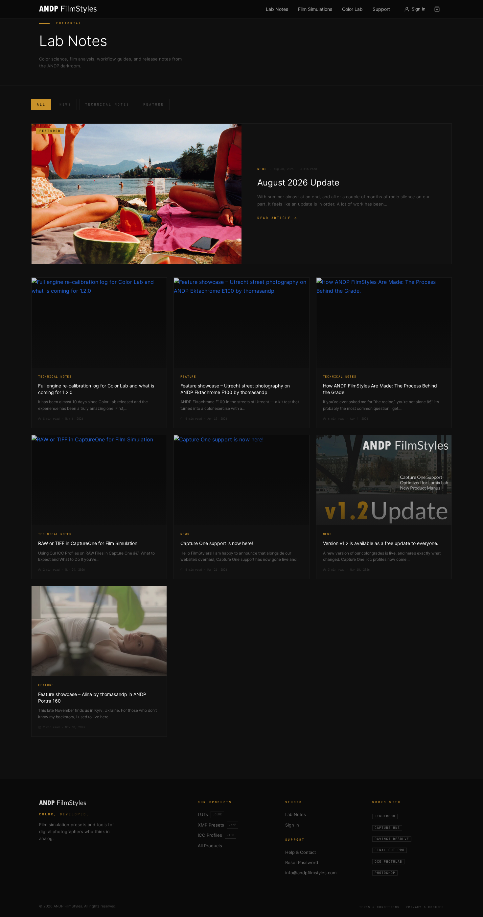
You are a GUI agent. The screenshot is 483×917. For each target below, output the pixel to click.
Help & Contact (300, 852)
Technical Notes (107, 104)
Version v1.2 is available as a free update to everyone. (380, 543)
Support (381, 9)
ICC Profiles (216, 835)
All (41, 104)
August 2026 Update (298, 182)
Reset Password (301, 862)
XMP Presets (217, 825)
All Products (210, 845)
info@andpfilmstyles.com (310, 872)
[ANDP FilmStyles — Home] (68, 9)
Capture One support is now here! (216, 543)
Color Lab (352, 9)
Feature (153, 104)
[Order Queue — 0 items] (437, 9)
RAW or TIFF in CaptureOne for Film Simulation (87, 543)
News (65, 104)
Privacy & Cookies (425, 907)
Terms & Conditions (379, 907)
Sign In (292, 825)
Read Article (274, 218)
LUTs (210, 814)
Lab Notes (277, 9)
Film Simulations (315, 9)
